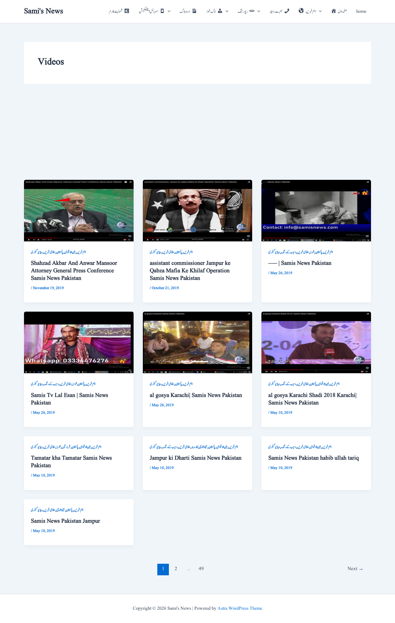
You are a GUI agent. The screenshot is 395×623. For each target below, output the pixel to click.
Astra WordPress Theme (239, 608)
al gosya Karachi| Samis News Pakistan (196, 395)
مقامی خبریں (49, 252)
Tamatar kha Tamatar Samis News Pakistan (71, 462)
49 (201, 568)
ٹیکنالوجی (203, 447)
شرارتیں (66, 447)
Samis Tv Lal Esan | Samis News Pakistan (69, 399)
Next (355, 568)
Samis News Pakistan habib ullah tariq (313, 458)
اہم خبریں (81, 252)
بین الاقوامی (69, 252)
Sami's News (43, 11)
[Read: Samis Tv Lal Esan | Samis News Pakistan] (79, 342)
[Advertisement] (197, 136)
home (361, 11)
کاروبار (194, 447)
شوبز (312, 252)
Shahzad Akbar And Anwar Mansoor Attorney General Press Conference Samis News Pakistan (74, 270)
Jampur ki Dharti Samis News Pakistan (195, 458)
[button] (168, 11)
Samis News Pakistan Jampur (65, 521)
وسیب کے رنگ (288, 252)
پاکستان (59, 252)
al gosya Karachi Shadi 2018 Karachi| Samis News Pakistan (312, 399)
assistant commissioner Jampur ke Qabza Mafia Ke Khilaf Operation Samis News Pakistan (190, 270)
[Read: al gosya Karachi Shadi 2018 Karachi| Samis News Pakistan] (316, 342)
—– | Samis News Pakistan (299, 263)
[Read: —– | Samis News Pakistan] (316, 210)
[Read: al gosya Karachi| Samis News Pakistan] (197, 342)
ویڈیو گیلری (37, 252)
